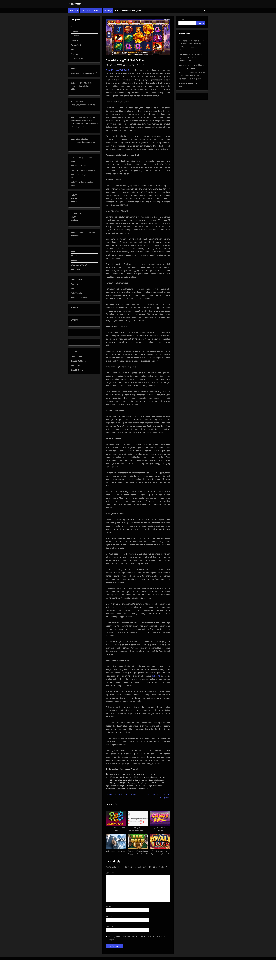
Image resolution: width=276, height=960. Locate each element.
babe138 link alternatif (134, 774)
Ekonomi (97, 10)
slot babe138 (133, 789)
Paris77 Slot (75, 284)
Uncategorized (77, 58)
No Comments (140, 65)
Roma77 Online (77, 370)
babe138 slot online (160, 777)
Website (109, 926)
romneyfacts (74, 3)
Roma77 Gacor (77, 365)
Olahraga (108, 10)
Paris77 (74, 195)
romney (128, 65)
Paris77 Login (76, 293)
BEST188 (74, 320)
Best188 (74, 198)
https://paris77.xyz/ (79, 265)
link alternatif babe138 (146, 783)
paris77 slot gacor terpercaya (83, 170)
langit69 (88, 123)
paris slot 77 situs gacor (80, 165)
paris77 (74, 232)
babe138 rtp (158, 774)
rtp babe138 (131, 786)
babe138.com (158, 780)
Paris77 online (77, 279)
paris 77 (74, 260)
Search (181, 20)
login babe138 (111, 786)
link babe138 (159, 783)
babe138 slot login (122, 777)
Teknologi (74, 10)
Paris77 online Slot (78, 288)
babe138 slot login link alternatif (141, 777)
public (73, 49)
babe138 (111, 774)
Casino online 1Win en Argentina (128, 10)
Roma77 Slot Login (78, 361)
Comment (111, 873)
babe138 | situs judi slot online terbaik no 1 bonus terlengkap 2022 (129, 780)
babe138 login (148, 774)
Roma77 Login (76, 356)
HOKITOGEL (76, 307)
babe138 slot (110, 777)
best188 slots (76, 214)
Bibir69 (74, 89)
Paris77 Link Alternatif (80, 297)
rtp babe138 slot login (144, 786)
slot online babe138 (146, 789)
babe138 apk (120, 774)
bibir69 (73, 217)
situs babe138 (123, 789)
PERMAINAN (76, 45)
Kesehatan (86, 10)
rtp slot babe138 (111, 789)
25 (72, 27)
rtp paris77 (75, 256)
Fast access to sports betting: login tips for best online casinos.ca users (190, 57)
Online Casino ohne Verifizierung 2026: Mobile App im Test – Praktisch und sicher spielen (191, 76)
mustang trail (121, 786)
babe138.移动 (120, 783)
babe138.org (110, 783)
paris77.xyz (75, 269)
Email (109, 916)
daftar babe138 (131, 783)
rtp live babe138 (158, 786)
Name (109, 906)
